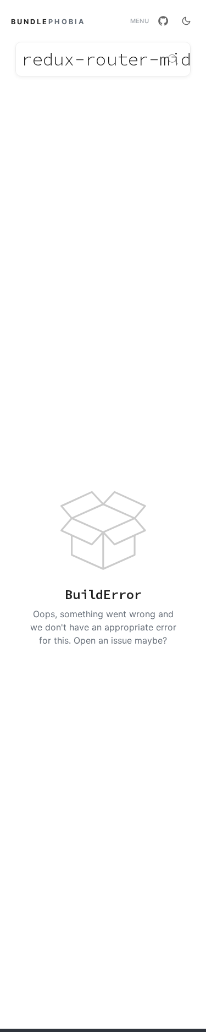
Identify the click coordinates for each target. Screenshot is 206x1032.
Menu (139, 21)
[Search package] (173, 59)
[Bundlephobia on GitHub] (163, 21)
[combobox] (103, 59)
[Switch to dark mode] (186, 21)
